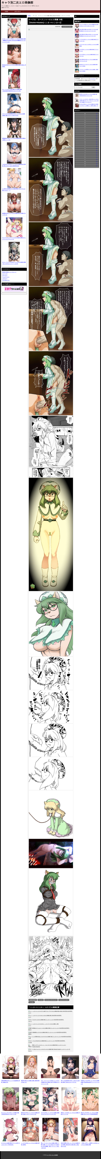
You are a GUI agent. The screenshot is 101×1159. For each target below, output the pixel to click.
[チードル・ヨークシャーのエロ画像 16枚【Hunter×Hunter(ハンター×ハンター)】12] (50, 789)
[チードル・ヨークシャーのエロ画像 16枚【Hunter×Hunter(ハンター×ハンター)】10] (50, 722)
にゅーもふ (4, 275)
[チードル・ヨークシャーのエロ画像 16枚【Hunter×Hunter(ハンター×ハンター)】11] (50, 756)
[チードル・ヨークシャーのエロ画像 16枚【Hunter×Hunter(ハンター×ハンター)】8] (50, 656)
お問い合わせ (17, 11)
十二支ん (32, 1002)
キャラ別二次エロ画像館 (17, 2)
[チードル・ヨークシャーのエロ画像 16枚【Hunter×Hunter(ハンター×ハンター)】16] (50, 997)
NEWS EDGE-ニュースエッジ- (9, 272)
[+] (96, 113)
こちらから (92, 78)
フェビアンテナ (5, 277)
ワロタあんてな (5, 280)
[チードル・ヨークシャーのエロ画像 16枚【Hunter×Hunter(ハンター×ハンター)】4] (50, 350)
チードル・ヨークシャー (51, 999)
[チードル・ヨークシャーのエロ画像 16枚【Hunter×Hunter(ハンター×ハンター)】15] (50, 935)
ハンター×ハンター (67, 26)
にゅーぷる (4, 273)
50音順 (6, 11)
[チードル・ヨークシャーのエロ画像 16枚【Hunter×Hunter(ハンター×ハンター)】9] (50, 689)
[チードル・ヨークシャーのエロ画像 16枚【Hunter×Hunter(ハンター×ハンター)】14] (50, 867)
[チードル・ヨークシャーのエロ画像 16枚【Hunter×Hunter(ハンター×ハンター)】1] (50, 156)
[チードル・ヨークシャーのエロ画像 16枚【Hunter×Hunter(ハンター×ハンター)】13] (50, 838)
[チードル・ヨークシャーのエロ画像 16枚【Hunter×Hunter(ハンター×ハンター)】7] (50, 590)
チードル (41, 999)
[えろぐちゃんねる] (14, 288)
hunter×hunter (33, 999)
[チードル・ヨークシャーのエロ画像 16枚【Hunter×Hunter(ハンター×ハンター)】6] (50, 476)
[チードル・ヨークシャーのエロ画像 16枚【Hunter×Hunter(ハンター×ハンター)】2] (50, 221)
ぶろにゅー (4, 278)
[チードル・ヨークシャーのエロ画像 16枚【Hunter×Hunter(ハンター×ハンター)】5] (50, 414)
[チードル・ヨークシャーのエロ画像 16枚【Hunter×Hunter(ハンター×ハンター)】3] (50, 285)
